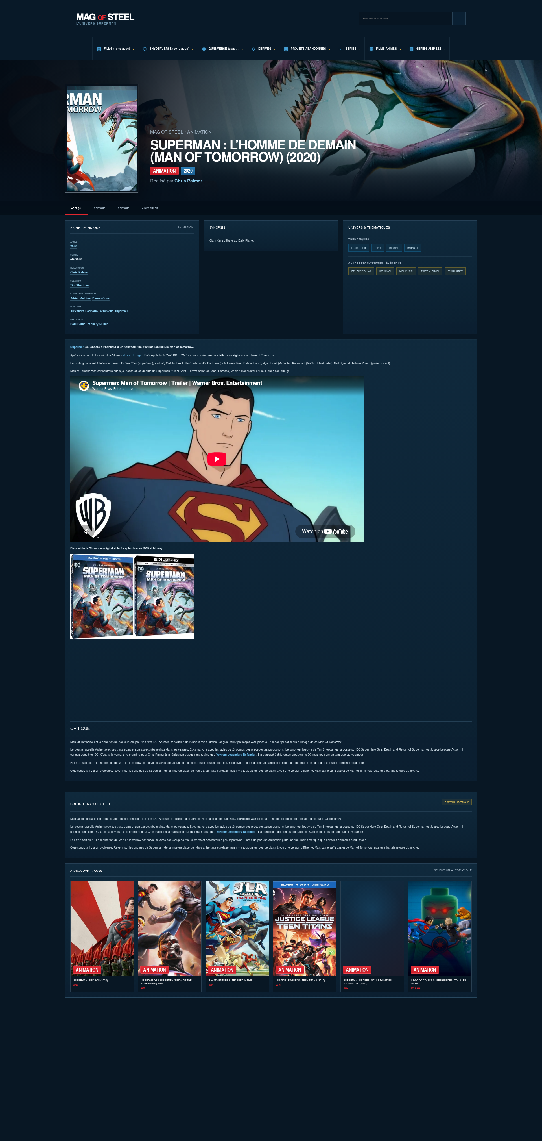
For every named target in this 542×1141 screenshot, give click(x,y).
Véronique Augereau (113, 311)
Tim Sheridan (79, 285)
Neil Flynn (405, 271)
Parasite (412, 247)
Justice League (133, 355)
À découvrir (150, 208)
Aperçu (76, 208)
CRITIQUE (123, 208)
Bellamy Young (361, 271)
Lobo (378, 247)
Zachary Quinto (97, 324)
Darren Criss (101, 298)
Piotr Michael (430, 271)
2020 (73, 246)
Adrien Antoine (80, 298)
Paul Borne (78, 324)
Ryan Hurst (455, 271)
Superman (77, 347)
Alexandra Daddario (84, 311)
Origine (394, 247)
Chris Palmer (188, 180)
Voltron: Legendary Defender (235, 755)
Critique (99, 208)
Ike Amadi (385, 271)
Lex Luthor (358, 247)
